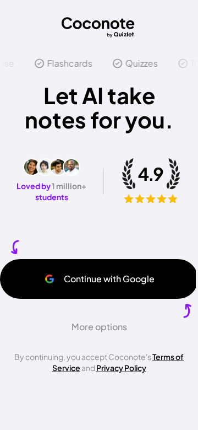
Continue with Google (109, 278)
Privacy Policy (121, 368)
